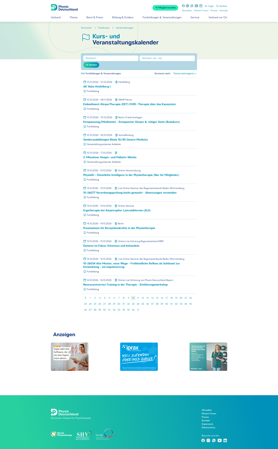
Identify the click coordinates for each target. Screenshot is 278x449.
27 (104, 304)
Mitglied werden (167, 8)
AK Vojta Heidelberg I (96, 87)
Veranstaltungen (125, 28)
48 (95, 310)
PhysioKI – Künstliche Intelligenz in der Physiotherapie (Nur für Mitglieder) (131, 175)
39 (162, 304)
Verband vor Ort (218, 17)
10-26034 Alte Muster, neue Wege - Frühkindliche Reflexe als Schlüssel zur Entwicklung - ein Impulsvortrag (131, 265)
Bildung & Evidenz (122, 17)
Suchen (223, 6)
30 (118, 304)
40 (166, 304)
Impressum (207, 424)
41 (171, 304)
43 (181, 304)
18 (171, 298)
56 (133, 310)
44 (185, 304)
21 (186, 298)
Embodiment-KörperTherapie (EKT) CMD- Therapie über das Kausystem (129, 104)
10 (133, 298)
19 (176, 298)
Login (210, 6)
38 (157, 304)
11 (138, 298)
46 (85, 310)
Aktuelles (187, 11)
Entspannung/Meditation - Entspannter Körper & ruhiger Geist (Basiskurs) (131, 122)
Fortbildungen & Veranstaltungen (162, 17)
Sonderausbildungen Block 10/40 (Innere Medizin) (115, 140)
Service (195, 17)
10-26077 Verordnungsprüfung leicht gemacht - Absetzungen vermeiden (130, 193)
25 (95, 304)
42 (176, 304)
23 (85, 304)
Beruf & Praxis (94, 17)
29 (114, 304)
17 (166, 298)
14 (152, 298)
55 (128, 310)
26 (99, 304)
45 (190, 304)
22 (190, 298)
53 (119, 310)
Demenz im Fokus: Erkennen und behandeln (111, 246)
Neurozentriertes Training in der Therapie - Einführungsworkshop (125, 285)
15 (157, 298)
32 (128, 304)
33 (133, 304)
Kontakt (224, 11)
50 (104, 310)
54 (123, 310)
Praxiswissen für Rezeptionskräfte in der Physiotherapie (119, 228)
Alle (83, 74)
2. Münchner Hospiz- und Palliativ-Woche (110, 157)
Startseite (86, 28)
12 (143, 298)
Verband (56, 17)
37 (152, 304)
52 (114, 310)
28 (109, 304)
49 (99, 310)
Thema (73, 17)
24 (90, 304)
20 (181, 298)
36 (147, 304)
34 (138, 304)
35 (142, 304)
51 (109, 310)
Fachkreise (104, 28)
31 (123, 304)
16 (162, 298)
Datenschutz (208, 428)
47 (90, 310)
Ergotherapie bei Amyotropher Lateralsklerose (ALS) (117, 210)
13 (147, 298)
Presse (214, 11)
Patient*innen (201, 11)
